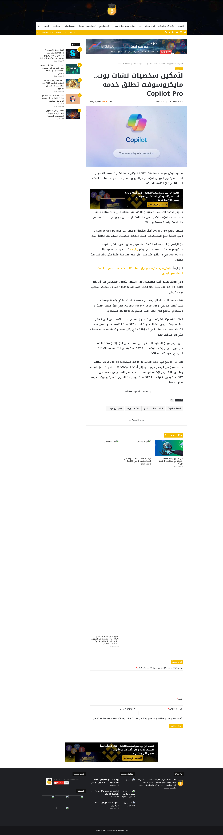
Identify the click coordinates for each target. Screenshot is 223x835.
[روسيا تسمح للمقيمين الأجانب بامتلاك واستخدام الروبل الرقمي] (128, 783)
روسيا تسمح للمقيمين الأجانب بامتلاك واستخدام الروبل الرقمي (105, 781)
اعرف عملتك (150, 26)
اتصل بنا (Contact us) (45, 32)
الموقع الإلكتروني (127, 708)
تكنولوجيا (170, 63)
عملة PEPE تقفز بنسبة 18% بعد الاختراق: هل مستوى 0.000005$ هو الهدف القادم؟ (52, 69)
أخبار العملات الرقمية (87, 26)
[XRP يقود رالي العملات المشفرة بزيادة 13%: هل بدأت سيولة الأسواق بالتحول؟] (73, 84)
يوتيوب (134, 249)
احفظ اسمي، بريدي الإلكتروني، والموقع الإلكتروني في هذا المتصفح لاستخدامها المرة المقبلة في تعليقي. (136, 718)
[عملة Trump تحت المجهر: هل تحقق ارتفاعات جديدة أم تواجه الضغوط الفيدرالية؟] (73, 99)
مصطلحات (56, 26)
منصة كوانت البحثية (166, 26)
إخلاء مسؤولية (61, 32)
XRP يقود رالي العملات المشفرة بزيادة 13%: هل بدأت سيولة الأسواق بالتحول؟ (53, 84)
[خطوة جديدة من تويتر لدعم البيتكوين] (128, 806)
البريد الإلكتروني (175, 708)
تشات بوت (132, 408)
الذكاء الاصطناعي (152, 408)
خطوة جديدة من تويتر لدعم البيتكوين (107, 804)
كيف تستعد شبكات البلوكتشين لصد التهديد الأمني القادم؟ (137, 460)
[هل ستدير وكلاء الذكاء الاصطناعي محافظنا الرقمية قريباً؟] (169, 448)
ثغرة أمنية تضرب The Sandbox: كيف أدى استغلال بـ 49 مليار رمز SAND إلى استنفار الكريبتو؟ (52, 54)
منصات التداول (69, 26)
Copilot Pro (173, 408)
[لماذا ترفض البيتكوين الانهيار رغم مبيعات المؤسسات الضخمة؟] (73, 114)
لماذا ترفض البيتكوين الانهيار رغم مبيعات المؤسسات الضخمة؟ (55, 113)
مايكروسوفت (114, 408)
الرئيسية (181, 26)
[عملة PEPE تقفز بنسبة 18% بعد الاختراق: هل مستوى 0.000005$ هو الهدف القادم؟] (73, 69)
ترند (140, 26)
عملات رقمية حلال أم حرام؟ (124, 26)
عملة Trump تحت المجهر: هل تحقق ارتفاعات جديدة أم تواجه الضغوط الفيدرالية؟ (53, 99)
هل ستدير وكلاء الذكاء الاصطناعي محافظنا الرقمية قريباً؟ (171, 461)
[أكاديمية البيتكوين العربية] (111, 9)
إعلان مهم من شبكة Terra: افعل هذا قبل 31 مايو (104, 793)
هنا (172, 400)
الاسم (180, 699)
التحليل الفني (104, 26)
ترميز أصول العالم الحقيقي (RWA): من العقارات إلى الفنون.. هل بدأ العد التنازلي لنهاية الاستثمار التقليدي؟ (104, 640)
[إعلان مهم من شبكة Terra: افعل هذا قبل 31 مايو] (128, 795)
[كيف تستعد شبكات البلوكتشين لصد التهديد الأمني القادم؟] (136, 448)
